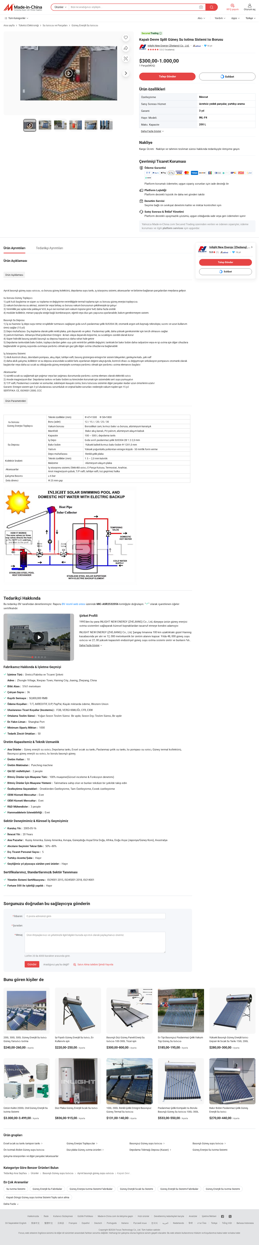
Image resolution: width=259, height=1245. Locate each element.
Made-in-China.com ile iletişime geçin (115, 1216)
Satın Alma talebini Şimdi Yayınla (93, 964)
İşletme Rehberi (209, 1216)
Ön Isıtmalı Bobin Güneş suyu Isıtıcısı (24, 1149)
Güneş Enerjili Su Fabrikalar (47, 1189)
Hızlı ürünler (143, 1216)
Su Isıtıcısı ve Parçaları (55, 25)
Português (112, 1223)
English (22, 1223)
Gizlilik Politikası (85, 1216)
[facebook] (222, 1216)
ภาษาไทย (201, 1223)
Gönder (31, 964)
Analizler (193, 1216)
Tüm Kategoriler (17, 18)
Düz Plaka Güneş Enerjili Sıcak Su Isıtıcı (76, 1108)
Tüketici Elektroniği (28, 25)
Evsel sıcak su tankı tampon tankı (22, 1143)
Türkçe (214, 1223)
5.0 (214, 252)
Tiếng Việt (227, 1223)
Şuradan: (18, 925)
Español (86, 1223)
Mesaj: (19, 934)
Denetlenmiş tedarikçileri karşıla (169, 1216)
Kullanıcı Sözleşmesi (63, 1216)
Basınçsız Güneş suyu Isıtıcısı (146, 1143)
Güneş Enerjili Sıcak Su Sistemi (136, 1189)
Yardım (219, 18)
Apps (234, 18)
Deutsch (98, 1223)
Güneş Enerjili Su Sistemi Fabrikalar (179, 1189)
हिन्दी (191, 1223)
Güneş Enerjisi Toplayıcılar (81, 1143)
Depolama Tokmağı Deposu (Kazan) (149, 1149)
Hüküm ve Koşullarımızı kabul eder (211, 1232)
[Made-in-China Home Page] (23, 7)
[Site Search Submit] (211, 7)
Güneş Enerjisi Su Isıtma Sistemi (210, 1149)
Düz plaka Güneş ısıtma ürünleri (84, 1149)
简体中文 (35, 1223)
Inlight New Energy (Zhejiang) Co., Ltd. (168, 45)
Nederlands (178, 1223)
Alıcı (200, 18)
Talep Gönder (167, 76)
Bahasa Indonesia (245, 1223)
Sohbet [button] (229, 76)
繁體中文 (48, 1223)
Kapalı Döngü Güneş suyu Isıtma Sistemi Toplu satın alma (37, 1197)
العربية (165, 1223)
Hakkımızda (33, 1216)
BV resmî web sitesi (73, 604)
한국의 (154, 1223)
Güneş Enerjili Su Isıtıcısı (85, 25)
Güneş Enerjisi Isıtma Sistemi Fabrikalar (91, 1189)
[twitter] (230, 1216)
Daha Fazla (10, 1204)
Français (73, 1223)
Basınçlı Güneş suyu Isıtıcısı (208, 1143)
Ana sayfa (9, 25)
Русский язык (140, 1223)
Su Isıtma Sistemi (15, 1189)
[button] (201, 6)
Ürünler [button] (59, 7)
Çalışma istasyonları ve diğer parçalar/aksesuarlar (31, 1156)
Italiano (125, 1223)
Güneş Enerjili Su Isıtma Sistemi (223, 1189)
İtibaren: (18, 916)
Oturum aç (249, 9)
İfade (46, 1216)
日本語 (61, 1223)
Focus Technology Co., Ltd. (128, 1229)
